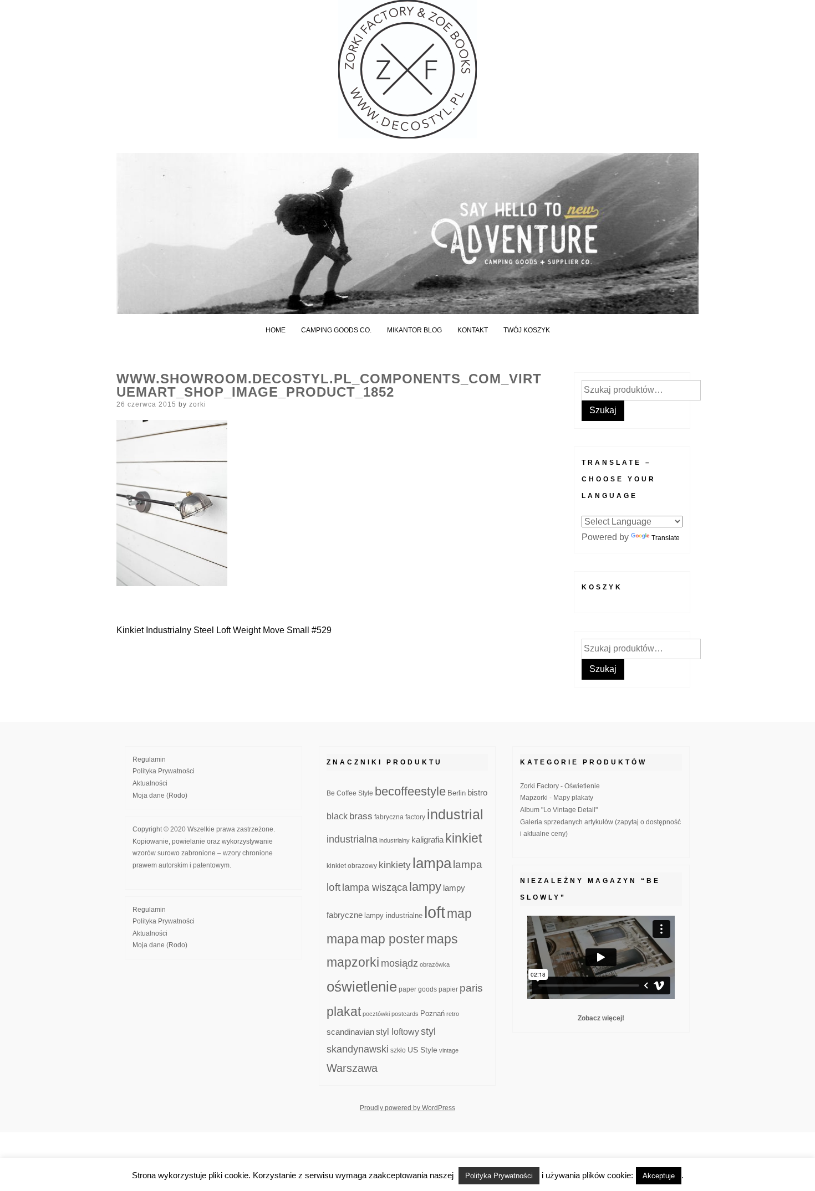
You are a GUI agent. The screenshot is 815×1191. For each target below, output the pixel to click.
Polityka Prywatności (164, 771)
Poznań (432, 1014)
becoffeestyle (410, 791)
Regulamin (149, 759)
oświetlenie (362, 986)
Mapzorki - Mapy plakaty (556, 798)
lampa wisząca (374, 887)
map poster (392, 939)
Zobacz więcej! (601, 1018)
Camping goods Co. (336, 330)
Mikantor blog (414, 330)
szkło (398, 1050)
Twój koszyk (526, 330)
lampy (425, 887)
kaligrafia (427, 839)
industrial (455, 814)
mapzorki (353, 962)
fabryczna (389, 816)
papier (448, 989)
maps (442, 939)
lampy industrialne (393, 916)
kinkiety (395, 865)
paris (471, 988)
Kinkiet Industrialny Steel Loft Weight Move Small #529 (224, 630)
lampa (431, 863)
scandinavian (350, 1031)
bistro (477, 792)
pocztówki (376, 1013)
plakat (344, 1011)
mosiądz (399, 963)
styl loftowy (397, 1031)
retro (452, 1013)
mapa (343, 939)
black (337, 816)
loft (434, 912)
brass (361, 816)
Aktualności (150, 783)
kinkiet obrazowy (352, 866)
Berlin (456, 793)
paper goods (418, 989)
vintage (449, 1050)
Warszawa (352, 1068)
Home (276, 330)
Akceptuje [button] (659, 1176)
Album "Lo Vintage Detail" (559, 810)
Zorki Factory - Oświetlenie (560, 786)
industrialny (394, 840)
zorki (197, 404)
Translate (665, 538)
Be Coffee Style (350, 793)
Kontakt (472, 330)
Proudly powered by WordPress (407, 1108)
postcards (405, 1013)
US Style (422, 1049)
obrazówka (435, 964)
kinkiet (463, 838)
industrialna (352, 839)
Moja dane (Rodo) (160, 795)
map (459, 913)
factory (415, 816)
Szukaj (603, 410)
